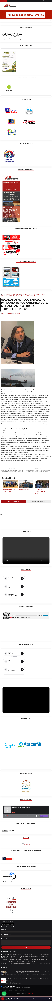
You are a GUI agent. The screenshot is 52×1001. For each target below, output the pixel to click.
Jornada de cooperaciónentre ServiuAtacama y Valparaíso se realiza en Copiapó (25, 959)
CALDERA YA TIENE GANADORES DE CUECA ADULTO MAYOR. (20, 961)
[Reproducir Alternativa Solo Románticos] (22, 594)
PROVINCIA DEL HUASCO (26, 294)
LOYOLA (18, 294)
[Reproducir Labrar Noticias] (22, 661)
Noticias (5, 990)
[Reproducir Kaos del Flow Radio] (22, 669)
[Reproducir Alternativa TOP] (22, 586)
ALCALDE (8, 294)
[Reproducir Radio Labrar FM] (22, 653)
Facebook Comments (39, 501)
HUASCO (13, 294)
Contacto (16, 990)
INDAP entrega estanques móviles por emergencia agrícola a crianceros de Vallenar (26, 954)
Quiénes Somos (23, 990)
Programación (10, 990)
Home (4, 294)
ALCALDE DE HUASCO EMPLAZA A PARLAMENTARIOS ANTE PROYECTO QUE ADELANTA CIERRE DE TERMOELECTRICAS (23, 295)
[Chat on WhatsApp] (4, 993)
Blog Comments (14, 501)
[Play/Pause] (2, 998)
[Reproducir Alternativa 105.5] (22, 578)
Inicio (1, 990)
